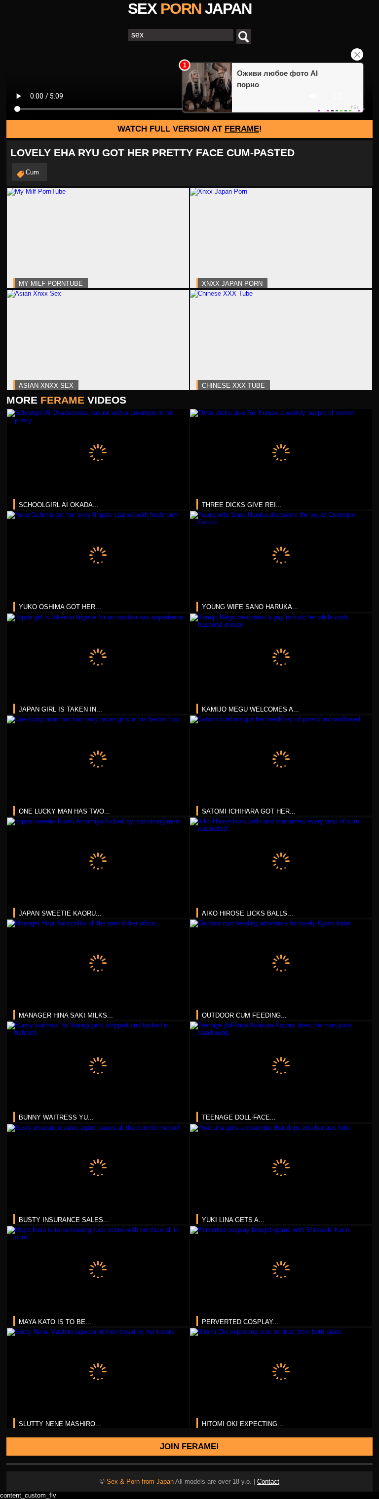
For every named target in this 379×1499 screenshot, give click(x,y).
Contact (268, 1481)
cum (32, 172)
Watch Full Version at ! (189, 129)
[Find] (243, 36)
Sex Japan (189, 8)
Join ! (189, 1446)
